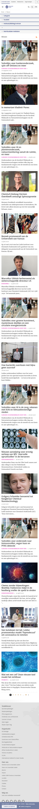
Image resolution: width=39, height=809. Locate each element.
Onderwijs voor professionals (10, 717)
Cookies (4, 783)
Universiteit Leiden (5, 1)
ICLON (3, 755)
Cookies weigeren (25, 806)
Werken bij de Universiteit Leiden (11, 765)
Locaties (4, 778)
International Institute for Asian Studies (13, 758)
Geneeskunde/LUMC (7, 737)
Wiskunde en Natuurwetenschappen (12, 747)
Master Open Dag (7, 725)
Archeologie (5, 731)
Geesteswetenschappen (8, 734)
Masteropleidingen (7, 711)
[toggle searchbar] (29, 7)
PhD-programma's (7, 714)
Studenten (13, 1)
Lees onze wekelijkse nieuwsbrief (11, 795)
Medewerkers (20, 1)
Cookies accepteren (9, 806)
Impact (4, 773)
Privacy (4, 786)
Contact (4, 789)
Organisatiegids (28, 1)
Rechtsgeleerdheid (7, 742)
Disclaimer (5, 781)
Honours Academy (7, 753)
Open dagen (5, 722)
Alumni (4, 770)
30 (26, 695)
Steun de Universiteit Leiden (9, 767)
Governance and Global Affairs (10, 739)
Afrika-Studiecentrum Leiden (10, 750)
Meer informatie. (30, 804)
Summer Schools (6, 719)
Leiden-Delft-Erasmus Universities (11, 775)
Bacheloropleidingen (7, 709)
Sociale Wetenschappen (8, 745)
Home (2, 12)
